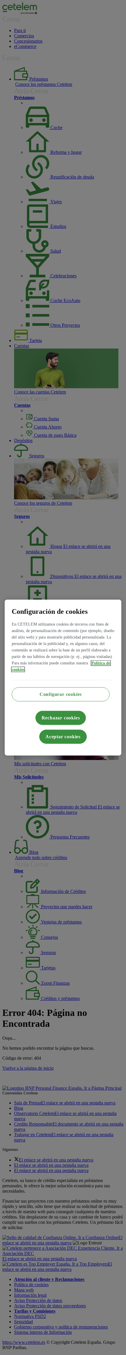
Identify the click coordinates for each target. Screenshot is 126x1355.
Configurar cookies (61, 694)
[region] (63, 677)
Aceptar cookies (63, 736)
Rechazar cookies (61, 717)
